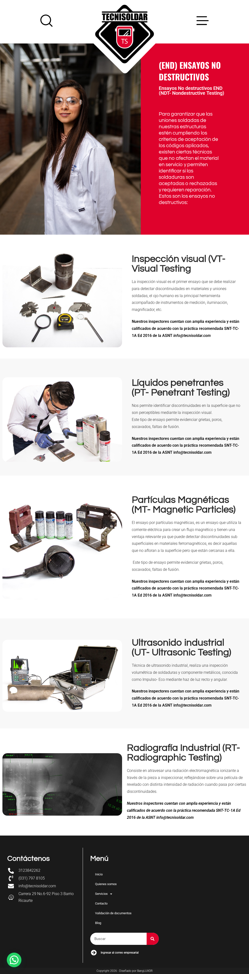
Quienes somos (106, 884)
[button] (14, 960)
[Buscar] (153, 939)
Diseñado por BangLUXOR (136, 971)
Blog (98, 923)
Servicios (101, 894)
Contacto (101, 903)
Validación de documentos (113, 913)
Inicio (99, 874)
